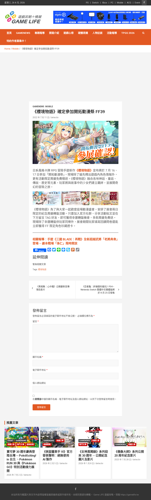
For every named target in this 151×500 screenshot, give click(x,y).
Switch (95, 2)
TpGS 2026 (127, 32)
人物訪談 (97, 32)
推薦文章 (11, 444)
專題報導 (40, 32)
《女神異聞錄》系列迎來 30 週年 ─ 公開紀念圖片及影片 (93, 455)
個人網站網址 (39, 383)
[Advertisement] (75, 75)
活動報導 (112, 32)
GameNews (23, 32)
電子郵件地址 (40, 370)
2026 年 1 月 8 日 (86, 463)
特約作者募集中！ (17, 40)
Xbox (104, 2)
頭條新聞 (30, 444)
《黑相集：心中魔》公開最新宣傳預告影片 (52, 288)
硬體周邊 (83, 32)
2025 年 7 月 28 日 (122, 459)
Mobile (120, 2)
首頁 (9, 32)
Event (137, 2)
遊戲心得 (69, 32)
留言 (36, 321)
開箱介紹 (54, 32)
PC (112, 2)
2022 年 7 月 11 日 (41, 117)
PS (87, 2)
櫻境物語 (42, 269)
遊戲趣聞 (47, 444)
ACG (129, 2)
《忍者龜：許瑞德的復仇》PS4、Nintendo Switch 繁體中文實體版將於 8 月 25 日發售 (98, 289)
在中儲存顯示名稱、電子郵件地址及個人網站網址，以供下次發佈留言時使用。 (75, 399)
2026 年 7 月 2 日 (14, 475)
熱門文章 (20, 444)
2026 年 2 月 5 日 (50, 463)
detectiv (55, 117)
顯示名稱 (38, 357)
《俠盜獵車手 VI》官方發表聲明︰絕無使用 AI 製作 (58, 455)
